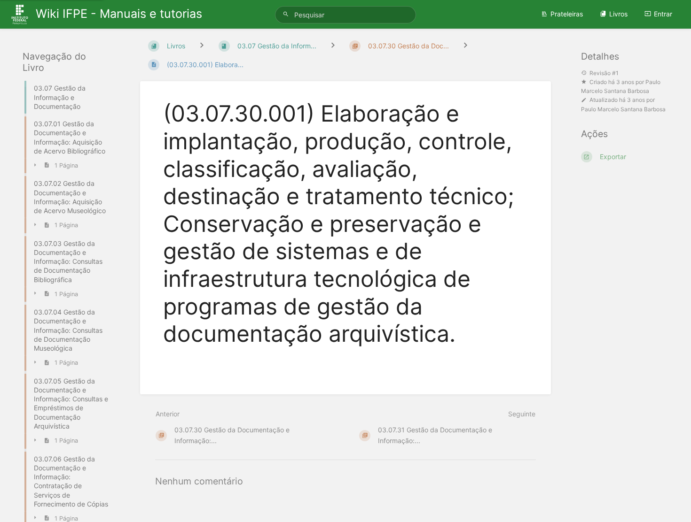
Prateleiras (566, 14)
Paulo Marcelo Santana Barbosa (623, 109)
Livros (618, 14)
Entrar (663, 14)
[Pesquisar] (287, 14)
